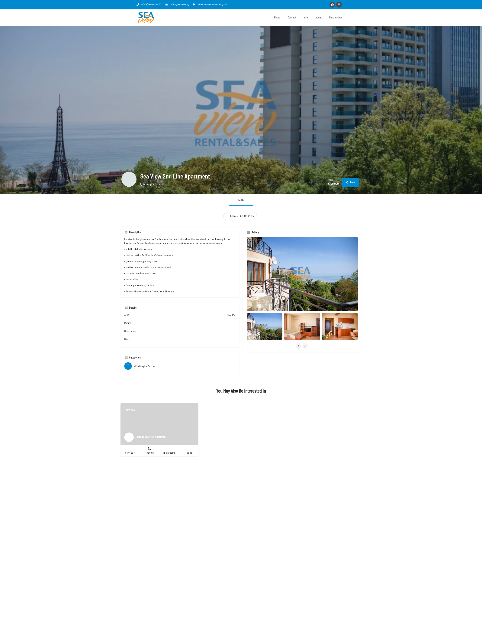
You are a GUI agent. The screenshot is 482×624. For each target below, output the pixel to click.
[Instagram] (339, 5)
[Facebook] (332, 5)
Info (306, 17)
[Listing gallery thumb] (302, 274)
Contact (292, 17)
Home (277, 17)
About (318, 17)
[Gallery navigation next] (305, 346)
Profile (241, 200)
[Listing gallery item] (264, 326)
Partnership (335, 17)
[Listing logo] (129, 179)
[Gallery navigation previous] (299, 346)
